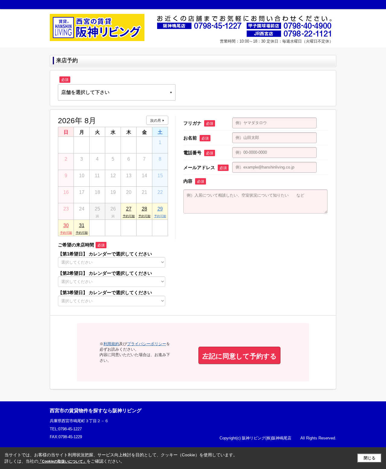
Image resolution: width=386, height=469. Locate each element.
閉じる (369, 458)
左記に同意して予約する (239, 356)
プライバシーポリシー (146, 344)
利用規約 (111, 344)
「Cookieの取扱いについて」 (62, 461)
